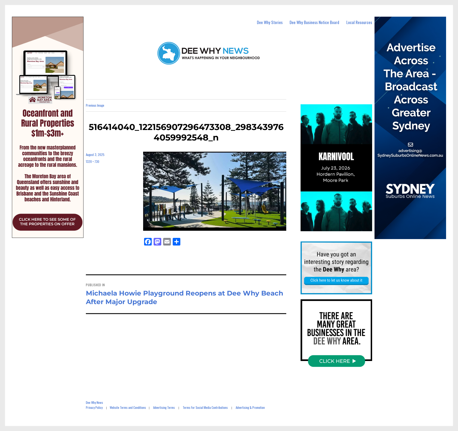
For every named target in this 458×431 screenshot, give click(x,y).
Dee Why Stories (270, 22)
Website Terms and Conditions (128, 407)
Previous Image (95, 105)
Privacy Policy (94, 407)
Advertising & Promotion (250, 407)
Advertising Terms (164, 407)
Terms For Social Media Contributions (205, 407)
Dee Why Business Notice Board (314, 22)
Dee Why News (94, 402)
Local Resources (359, 22)
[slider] (341, 227)
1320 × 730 (92, 161)
